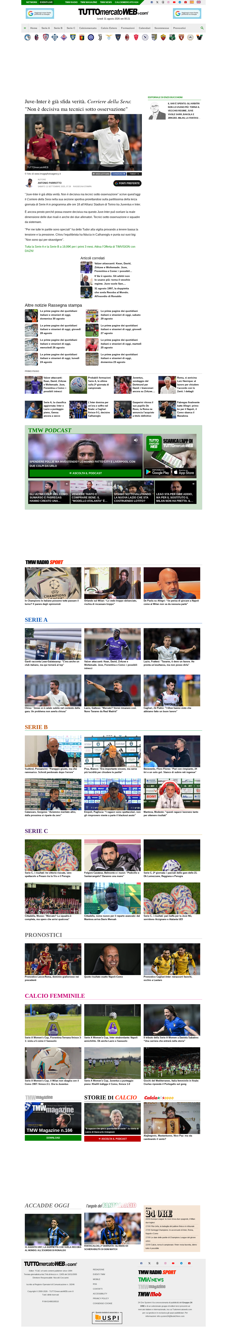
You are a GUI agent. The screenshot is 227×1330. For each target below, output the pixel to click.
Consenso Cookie (102, 1303)
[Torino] (181, 37)
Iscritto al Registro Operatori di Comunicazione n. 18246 (50, 1284)
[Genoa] (81, 37)
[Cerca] (202, 28)
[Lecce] (118, 37)
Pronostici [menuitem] (179, 28)
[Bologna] (36, 37)
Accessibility (100, 1294)
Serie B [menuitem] (58, 28)
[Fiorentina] (63, 37)
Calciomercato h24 (126, 2)
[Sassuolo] (172, 37)
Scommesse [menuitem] (161, 28)
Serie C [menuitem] (71, 28)
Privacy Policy (101, 1299)
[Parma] (154, 37)
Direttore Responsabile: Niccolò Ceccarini (50, 1278)
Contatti (98, 1289)
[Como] (54, 37)
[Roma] (163, 37)
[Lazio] (109, 37)
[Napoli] (145, 37)
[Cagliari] (45, 37)
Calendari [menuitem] (144, 28)
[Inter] (91, 37)
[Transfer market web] (199, 2)
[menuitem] (24, 28)
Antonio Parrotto (50, 183)
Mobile (96, 1279)
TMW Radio (71, 2)
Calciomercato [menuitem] (88, 28)
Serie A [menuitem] (45, 28)
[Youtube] (174, 2)
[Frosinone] (72, 37)
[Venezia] (199, 37)
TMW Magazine (88, 2)
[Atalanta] (27, 37)
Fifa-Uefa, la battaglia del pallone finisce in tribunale (172, 1226)
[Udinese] (190, 37)
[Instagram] (168, 2)
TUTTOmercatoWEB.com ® (61, 1291)
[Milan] (127, 37)
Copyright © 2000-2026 (37, 1291)
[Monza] (136, 37)
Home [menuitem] (33, 28)
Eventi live (46, 2)
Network (31, 2)
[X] (157, 2)
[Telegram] (179, 2)
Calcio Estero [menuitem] (109, 28)
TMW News (106, 2)
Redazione (98, 1270)
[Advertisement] (174, 237)
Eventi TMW (99, 1274)
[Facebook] (152, 2)
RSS (95, 1284)
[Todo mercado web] (192, 2)
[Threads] (163, 2)
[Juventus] (100, 37)
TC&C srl (39, 1271)
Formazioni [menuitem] (128, 28)
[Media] (185, 2)
